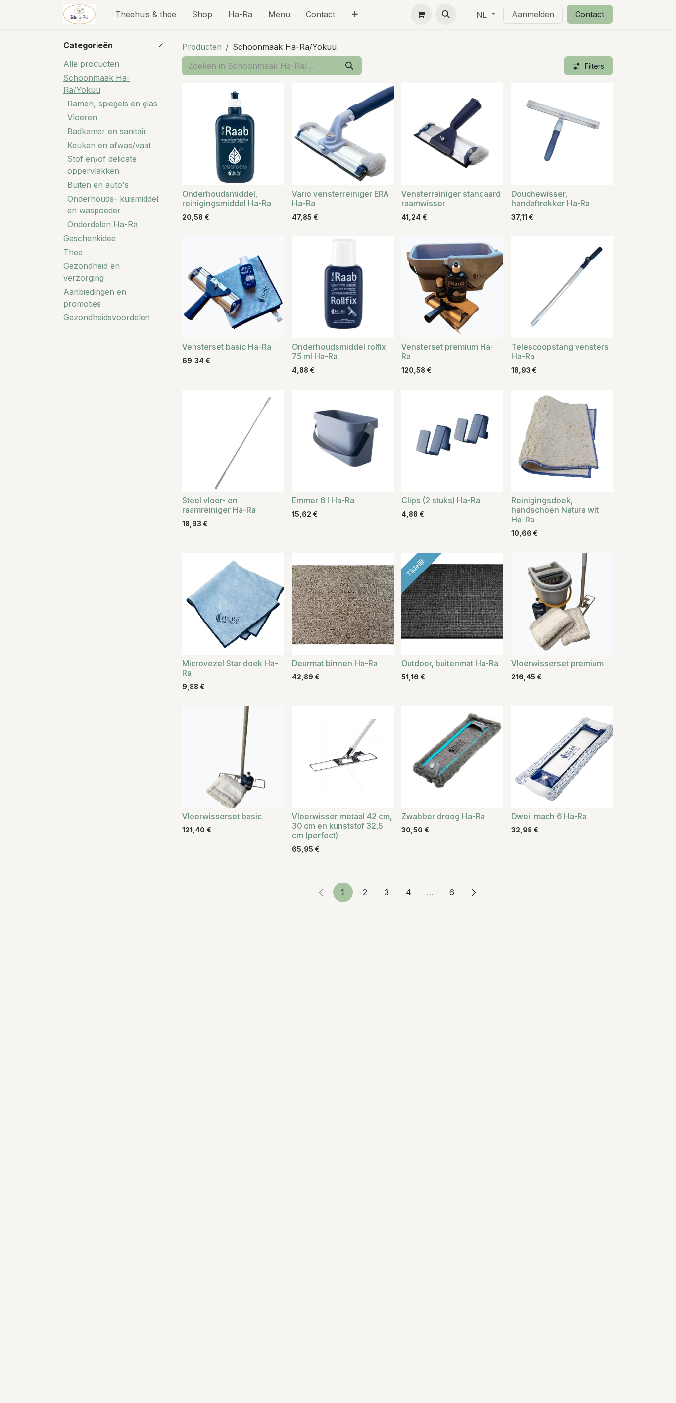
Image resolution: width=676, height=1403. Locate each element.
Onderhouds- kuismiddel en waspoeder (112, 204)
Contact (589, 14)
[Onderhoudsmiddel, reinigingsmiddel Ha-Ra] (233, 134)
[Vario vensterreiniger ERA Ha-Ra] (343, 134)
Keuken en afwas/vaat (109, 145)
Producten (202, 47)
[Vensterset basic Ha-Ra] (233, 287)
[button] (445, 14)
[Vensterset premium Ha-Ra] (452, 287)
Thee (73, 252)
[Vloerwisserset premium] (562, 604)
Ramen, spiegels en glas (112, 103)
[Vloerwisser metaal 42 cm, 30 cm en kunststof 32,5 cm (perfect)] (343, 757)
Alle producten (91, 64)
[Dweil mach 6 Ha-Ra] (562, 757)
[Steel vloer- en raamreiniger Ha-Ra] (233, 441)
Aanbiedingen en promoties (94, 298)
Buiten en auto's (98, 185)
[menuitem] (145, 14)
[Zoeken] (349, 65)
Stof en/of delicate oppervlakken (102, 165)
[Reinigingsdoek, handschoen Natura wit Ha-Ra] (562, 441)
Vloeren (82, 117)
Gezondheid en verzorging (91, 272)
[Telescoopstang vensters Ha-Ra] (562, 287)
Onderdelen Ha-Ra (102, 224)
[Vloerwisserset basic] (233, 757)
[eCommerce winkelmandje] (421, 14)
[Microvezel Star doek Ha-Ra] (233, 604)
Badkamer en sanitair (106, 131)
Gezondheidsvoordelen (106, 317)
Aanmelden (533, 14)
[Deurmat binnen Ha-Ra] (343, 604)
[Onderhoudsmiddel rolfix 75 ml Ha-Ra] (343, 287)
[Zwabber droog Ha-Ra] (452, 757)
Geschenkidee (89, 238)
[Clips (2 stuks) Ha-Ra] (452, 441)
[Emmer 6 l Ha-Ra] (343, 441)
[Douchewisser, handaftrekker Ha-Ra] (562, 134)
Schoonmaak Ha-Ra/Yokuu (96, 84)
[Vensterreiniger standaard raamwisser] (452, 134)
